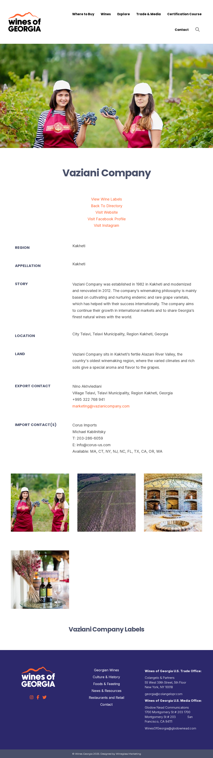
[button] (198, 30)
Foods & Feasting (106, 684)
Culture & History (106, 677)
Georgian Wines (106, 670)
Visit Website (106, 212)
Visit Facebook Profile (107, 219)
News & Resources (106, 691)
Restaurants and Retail (106, 697)
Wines (106, 14)
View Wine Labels (106, 199)
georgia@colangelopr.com (163, 694)
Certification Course (184, 14)
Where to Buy (83, 14)
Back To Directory (106, 206)
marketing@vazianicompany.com (101, 406)
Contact (182, 30)
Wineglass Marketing (128, 753)
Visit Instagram (106, 225)
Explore (123, 14)
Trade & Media (148, 14)
